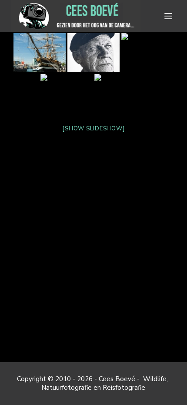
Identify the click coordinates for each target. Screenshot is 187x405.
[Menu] (170, 16)
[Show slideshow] (93, 129)
